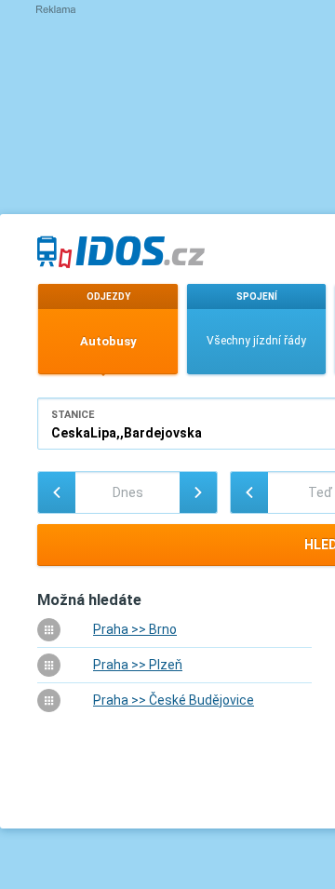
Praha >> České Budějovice (173, 700)
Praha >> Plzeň (137, 664)
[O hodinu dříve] (249, 492)
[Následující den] (198, 492)
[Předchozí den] (56, 492)
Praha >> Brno (135, 629)
